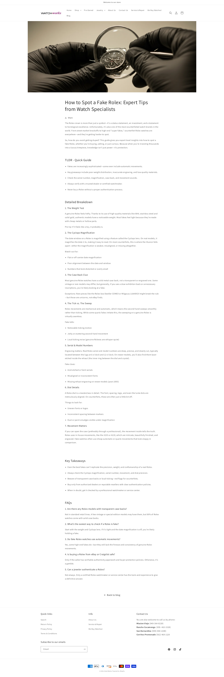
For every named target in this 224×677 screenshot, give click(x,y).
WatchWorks (108, 671)
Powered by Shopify (118, 671)
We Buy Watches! (96, 629)
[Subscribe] (84, 649)
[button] (77, 10)
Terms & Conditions (49, 633)
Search (43, 620)
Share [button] (70, 118)
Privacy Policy (46, 629)
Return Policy (46, 624)
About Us (92, 620)
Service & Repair (95, 624)
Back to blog (113, 594)
